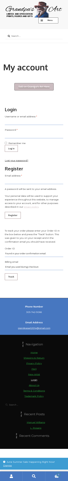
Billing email (11, 262)
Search (34, 476)
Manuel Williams (36, 422)
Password (11, 130)
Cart (52, 474)
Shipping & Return (34, 358)
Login (34, 380)
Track (11, 276)
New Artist (34, 374)
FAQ (34, 369)
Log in (11, 148)
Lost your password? (16, 160)
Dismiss (7, 465)
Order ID (10, 248)
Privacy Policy (34, 363)
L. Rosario (35, 428)
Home (34, 352)
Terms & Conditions (34, 390)
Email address (13, 175)
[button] (34, 86)
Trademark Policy (34, 396)
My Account (11, 476)
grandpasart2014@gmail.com (34, 328)
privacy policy (31, 206)
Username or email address (21, 116)
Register (12, 215)
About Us (34, 385)
